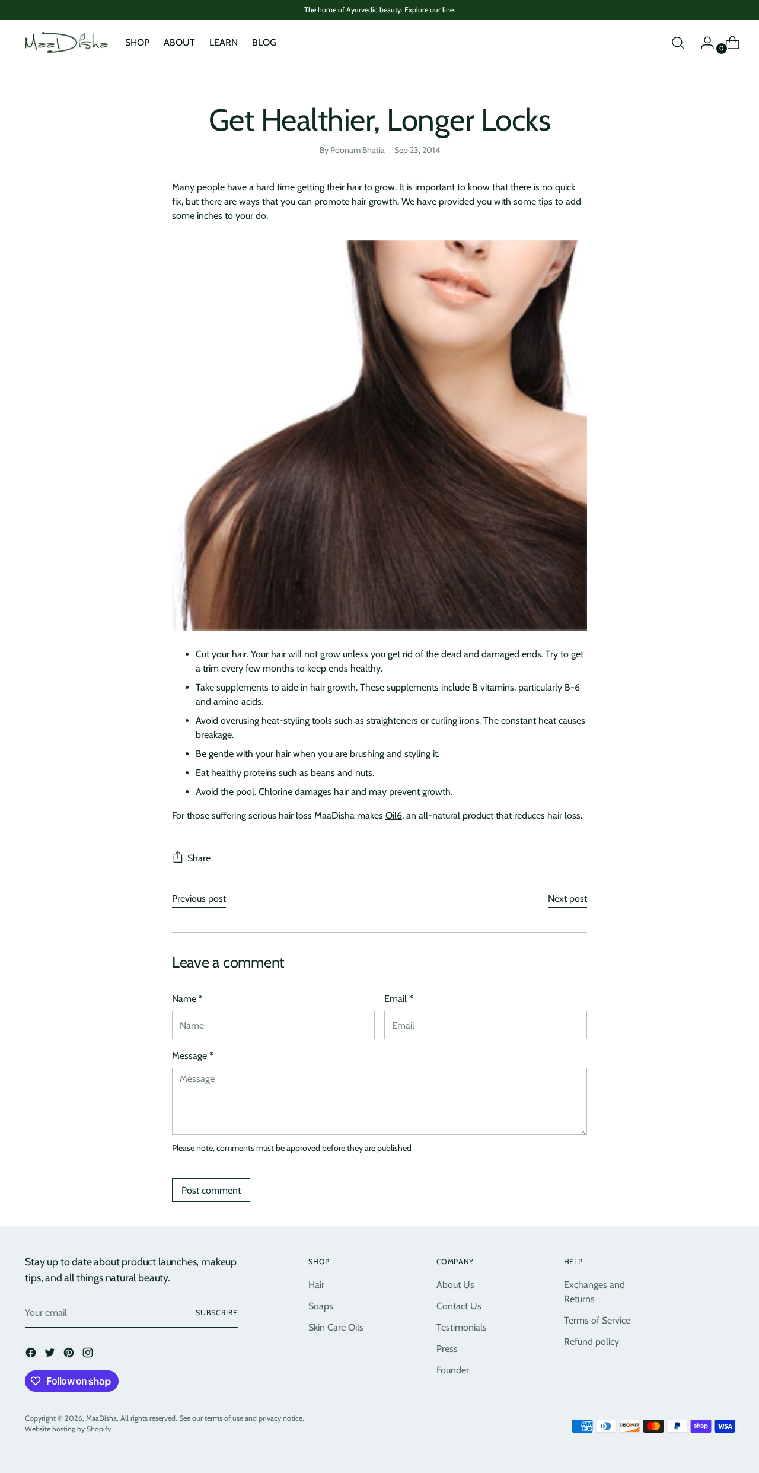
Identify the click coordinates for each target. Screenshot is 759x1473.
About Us (455, 1284)
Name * (187, 998)
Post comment (211, 1190)
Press (447, 1348)
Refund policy (591, 1341)
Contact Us (458, 1306)
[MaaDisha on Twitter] (51, 1355)
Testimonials (461, 1327)
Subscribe (216, 1312)
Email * (398, 998)
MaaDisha (101, 1418)
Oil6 (393, 815)
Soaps (320, 1306)
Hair (316, 1284)
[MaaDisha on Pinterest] (70, 1355)
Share (199, 858)
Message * (192, 1055)
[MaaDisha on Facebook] (32, 1355)
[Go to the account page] (703, 43)
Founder (452, 1370)
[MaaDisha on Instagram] (89, 1355)
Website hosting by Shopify (68, 1428)
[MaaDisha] (66, 42)
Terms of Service (597, 1320)
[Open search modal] (678, 43)
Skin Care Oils (335, 1327)
